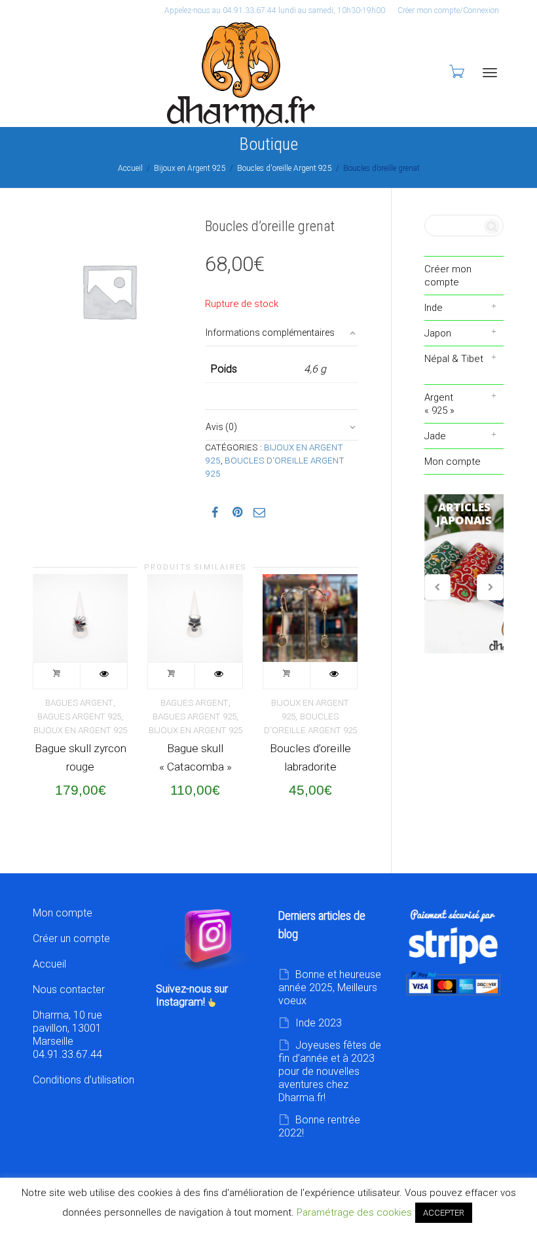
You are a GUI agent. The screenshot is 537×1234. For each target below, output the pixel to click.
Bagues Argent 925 (79, 716)
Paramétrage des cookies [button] (354, 1212)
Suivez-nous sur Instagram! (192, 995)
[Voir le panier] (455, 71)
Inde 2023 (318, 1023)
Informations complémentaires (270, 332)
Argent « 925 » (439, 403)
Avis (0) (221, 427)
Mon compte (452, 461)
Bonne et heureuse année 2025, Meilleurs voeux (329, 987)
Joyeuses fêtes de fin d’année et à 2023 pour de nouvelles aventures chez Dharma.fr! (329, 1071)
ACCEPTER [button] (443, 1213)
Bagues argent (79, 703)
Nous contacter (69, 989)
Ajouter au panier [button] (57, 675)
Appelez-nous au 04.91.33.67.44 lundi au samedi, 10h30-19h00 (274, 10)
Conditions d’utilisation (83, 1080)
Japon (437, 333)
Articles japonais (464, 574)
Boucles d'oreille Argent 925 (284, 168)
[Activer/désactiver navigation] (489, 73)
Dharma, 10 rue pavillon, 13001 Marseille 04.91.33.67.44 (67, 1035)
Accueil (130, 168)
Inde (433, 308)
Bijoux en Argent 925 (190, 168)
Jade (435, 436)
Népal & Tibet (453, 359)
